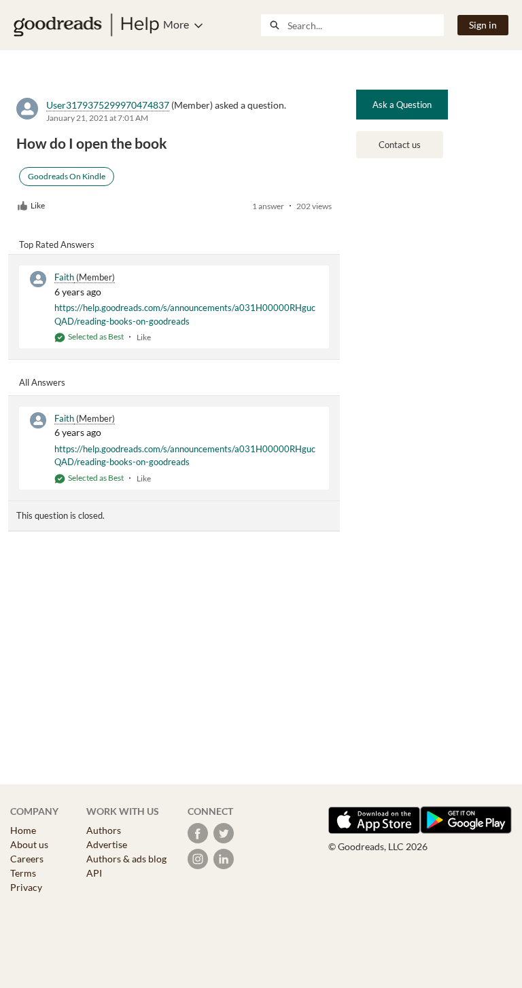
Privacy (26, 887)
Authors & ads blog (126, 858)
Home (23, 830)
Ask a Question (402, 104)
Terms (23, 873)
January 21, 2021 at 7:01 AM (97, 118)
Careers (27, 858)
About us (29, 844)
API (94, 873)
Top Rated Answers (56, 244)
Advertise (106, 844)
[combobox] (365, 25)
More (176, 24)
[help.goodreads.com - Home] (86, 25)
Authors (103, 830)
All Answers (42, 382)
